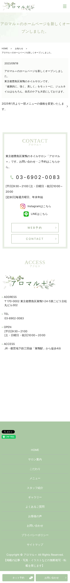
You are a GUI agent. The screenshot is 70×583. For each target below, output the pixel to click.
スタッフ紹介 (35, 488)
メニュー (35, 478)
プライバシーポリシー (35, 535)
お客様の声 (35, 516)
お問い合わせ (52, 577)
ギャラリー (35, 497)
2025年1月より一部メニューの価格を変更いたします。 (33, 106)
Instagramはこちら (39, 206)
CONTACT (35, 238)
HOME (5, 48)
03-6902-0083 (38, 177)
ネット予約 (18, 577)
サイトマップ (35, 544)
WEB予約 (35, 227)
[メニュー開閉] (64, 6)
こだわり (35, 469)
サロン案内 (35, 459)
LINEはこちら (39, 214)
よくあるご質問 (35, 506)
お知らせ (19, 48)
